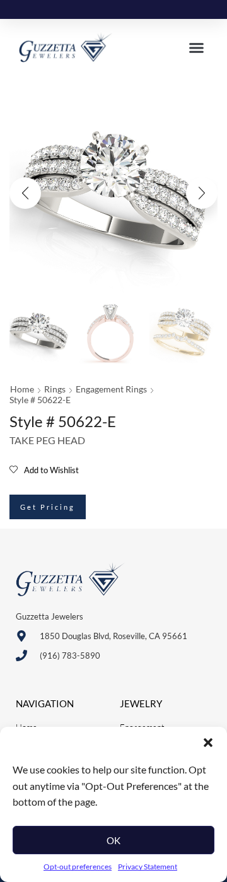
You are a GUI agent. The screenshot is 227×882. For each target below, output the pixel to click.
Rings (55, 389)
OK (113, 840)
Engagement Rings (111, 389)
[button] (208, 742)
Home (22, 389)
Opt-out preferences (78, 866)
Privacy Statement (147, 866)
